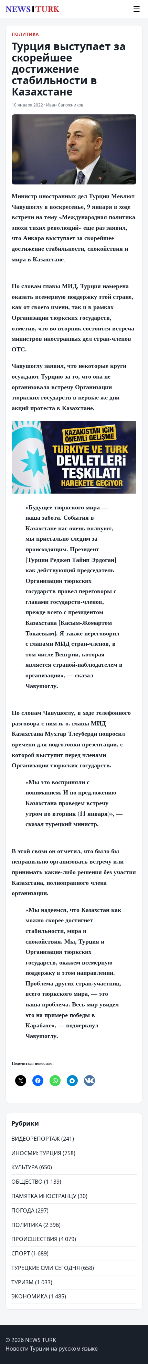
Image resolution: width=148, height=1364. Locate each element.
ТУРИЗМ (22, 1282)
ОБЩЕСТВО (27, 1181)
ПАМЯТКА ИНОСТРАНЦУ (43, 1196)
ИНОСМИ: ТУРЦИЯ (36, 1153)
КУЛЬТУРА (24, 1167)
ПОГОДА (22, 1210)
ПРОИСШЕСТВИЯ (34, 1239)
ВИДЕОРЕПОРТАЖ (35, 1138)
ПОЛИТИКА (25, 34)
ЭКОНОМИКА (29, 1296)
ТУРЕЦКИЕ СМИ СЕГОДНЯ (45, 1268)
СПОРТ (20, 1253)
